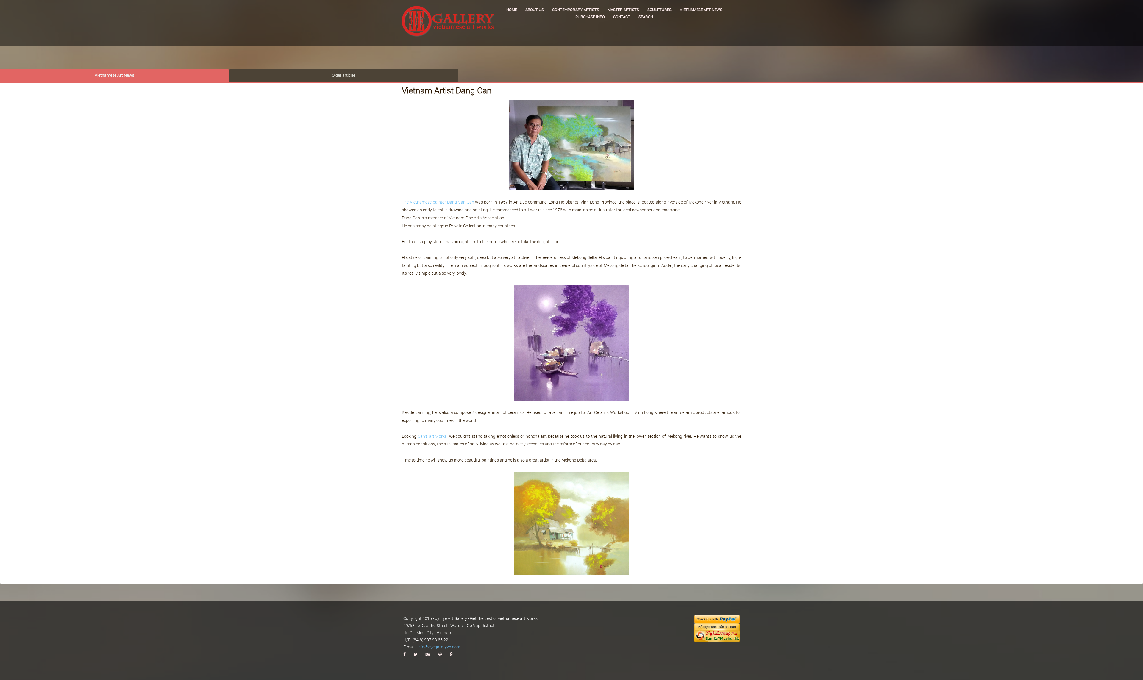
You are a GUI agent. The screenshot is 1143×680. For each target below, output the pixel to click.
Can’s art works (432, 436)
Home (511, 9)
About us (534, 9)
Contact (621, 16)
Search (645, 16)
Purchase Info (590, 16)
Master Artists (623, 9)
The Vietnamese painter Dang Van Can (438, 202)
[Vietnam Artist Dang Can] (571, 145)
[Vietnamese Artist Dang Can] (571, 343)
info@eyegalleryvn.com (438, 647)
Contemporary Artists (575, 9)
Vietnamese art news (701, 9)
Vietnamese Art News (114, 75)
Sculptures (659, 9)
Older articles (344, 75)
